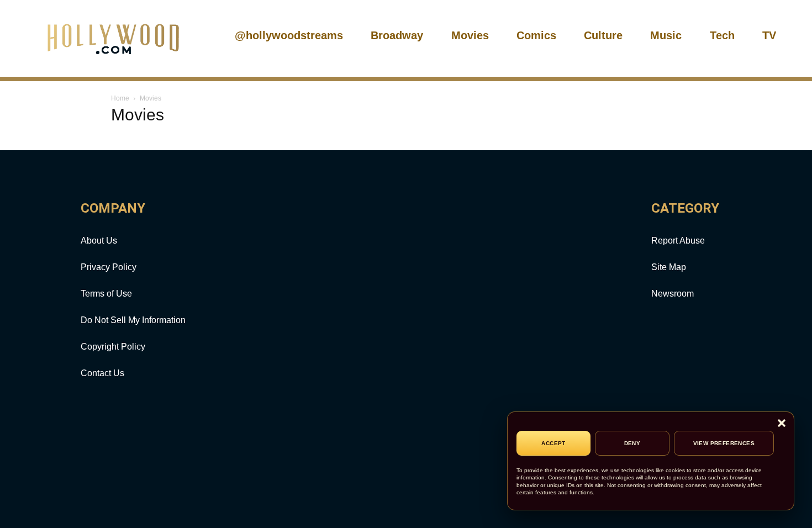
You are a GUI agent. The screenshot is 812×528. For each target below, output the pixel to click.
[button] (781, 424)
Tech (722, 35)
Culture (603, 35)
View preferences (724, 443)
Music (666, 35)
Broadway (397, 35)
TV (769, 35)
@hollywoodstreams (289, 35)
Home (120, 98)
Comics (536, 35)
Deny (632, 443)
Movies (470, 35)
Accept (553, 443)
